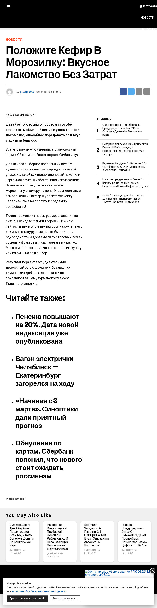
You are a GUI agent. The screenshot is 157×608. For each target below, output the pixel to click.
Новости (147, 17)
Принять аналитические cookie (27, 598)
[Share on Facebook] (123, 91)
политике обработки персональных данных (39, 591)
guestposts (27, 91)
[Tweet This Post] (131, 91)
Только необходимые (65, 598)
